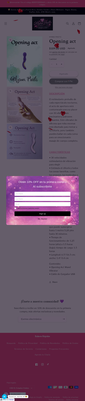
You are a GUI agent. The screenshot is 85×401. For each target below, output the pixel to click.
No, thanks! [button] (42, 219)
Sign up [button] (42, 214)
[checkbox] (15, 208)
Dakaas (11, 399)
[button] (76, 178)
